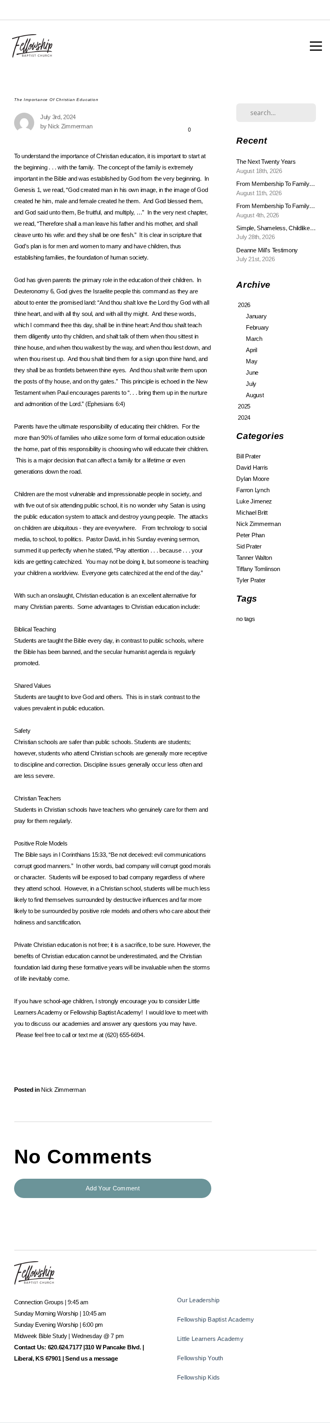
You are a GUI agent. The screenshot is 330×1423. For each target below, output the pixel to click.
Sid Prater (248, 546)
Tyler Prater (251, 580)
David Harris (252, 467)
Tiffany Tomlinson (258, 568)
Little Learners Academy (210, 1338)
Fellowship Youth (200, 1358)
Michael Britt (251, 512)
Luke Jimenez (254, 501)
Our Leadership (198, 1300)
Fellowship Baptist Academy (215, 1319)
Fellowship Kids (198, 1377)
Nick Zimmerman (63, 1089)
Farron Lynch (253, 490)
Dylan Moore (252, 478)
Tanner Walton (254, 557)
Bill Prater (248, 456)
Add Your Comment (113, 1188)
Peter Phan (250, 535)
